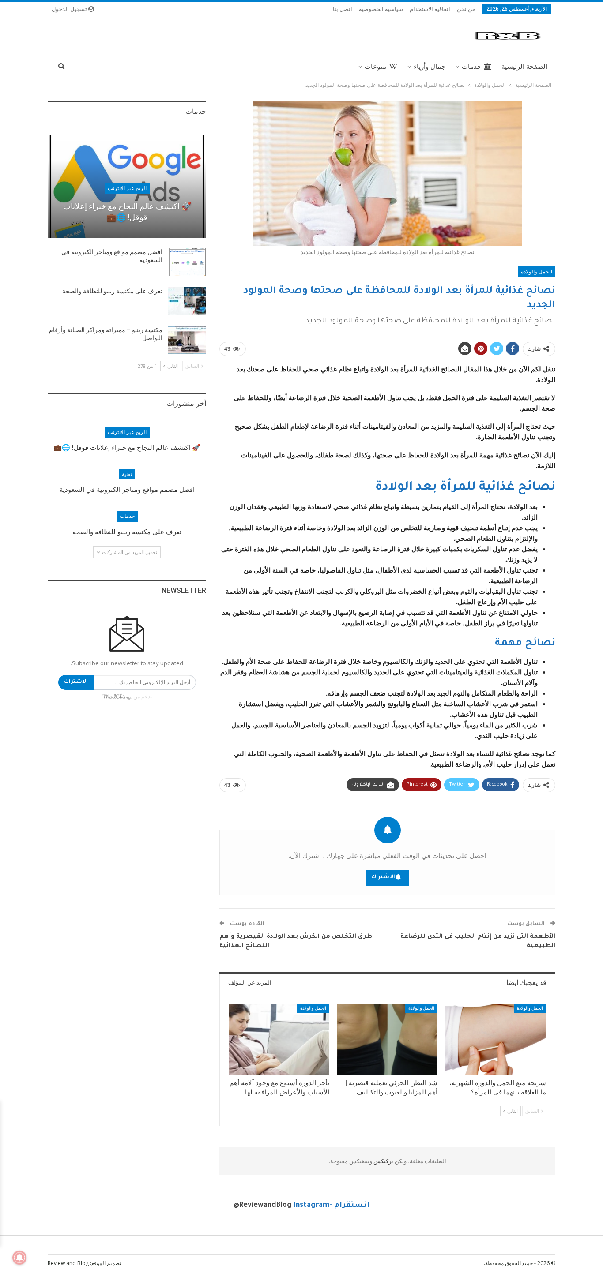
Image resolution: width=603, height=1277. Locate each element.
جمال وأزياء (429, 67)
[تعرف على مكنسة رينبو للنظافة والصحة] (187, 301)
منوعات (375, 67)
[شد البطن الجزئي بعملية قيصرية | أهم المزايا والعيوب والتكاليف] (387, 1039)
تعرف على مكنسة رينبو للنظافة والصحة (112, 291)
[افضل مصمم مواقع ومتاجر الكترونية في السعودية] (187, 262)
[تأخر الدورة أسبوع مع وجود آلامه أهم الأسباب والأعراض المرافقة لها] (279, 1039)
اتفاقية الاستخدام (430, 9)
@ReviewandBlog (263, 1206)
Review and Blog (68, 1263)
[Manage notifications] (19, 1258)
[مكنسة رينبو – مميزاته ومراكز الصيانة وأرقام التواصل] (187, 340)
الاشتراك (383, 877)
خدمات (471, 67)
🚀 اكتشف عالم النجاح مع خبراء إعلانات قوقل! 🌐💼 (126, 448)
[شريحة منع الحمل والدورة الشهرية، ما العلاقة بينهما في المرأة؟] (495, 1039)
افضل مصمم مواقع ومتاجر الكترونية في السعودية (127, 490)
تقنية (127, 474)
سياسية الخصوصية (381, 9)
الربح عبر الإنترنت (127, 188)
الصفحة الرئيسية (524, 67)
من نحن (466, 9)
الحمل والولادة (536, 272)
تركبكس (382, 1161)
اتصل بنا (342, 9)
